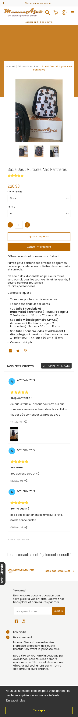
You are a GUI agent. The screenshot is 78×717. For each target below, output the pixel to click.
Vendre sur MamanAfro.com (39, 3)
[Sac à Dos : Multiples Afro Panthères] (23, 151)
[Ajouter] (27, 225)
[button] (56, 12)
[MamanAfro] (23, 12)
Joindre (58, 610)
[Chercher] (47, 12)
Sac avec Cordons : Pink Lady (21, 571)
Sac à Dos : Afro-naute (57, 571)
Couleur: (15, 191)
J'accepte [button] (39, 710)
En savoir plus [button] (15, 700)
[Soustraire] (10, 225)
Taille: (11, 206)
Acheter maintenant (39, 246)
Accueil (10, 66)
